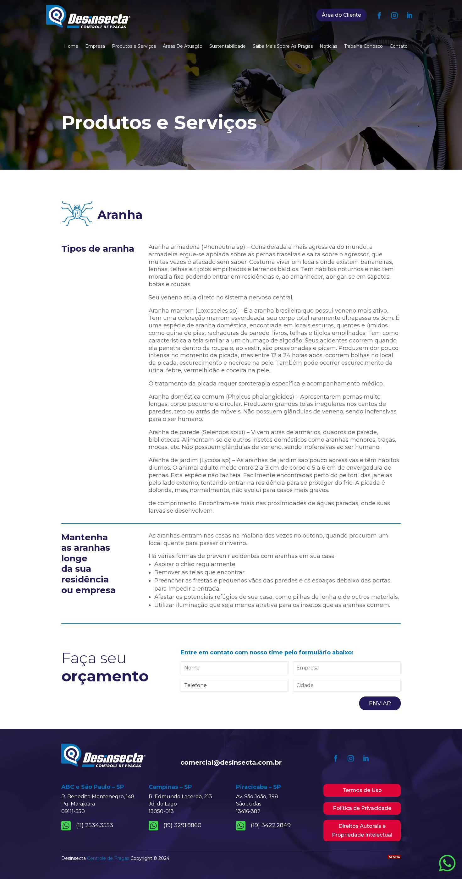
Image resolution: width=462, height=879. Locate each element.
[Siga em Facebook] (379, 15)
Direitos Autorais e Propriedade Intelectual (362, 830)
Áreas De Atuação (182, 46)
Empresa (95, 46)
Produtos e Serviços (134, 46)
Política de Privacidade (362, 808)
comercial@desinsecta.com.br (231, 762)
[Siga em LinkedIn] (409, 15)
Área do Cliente (341, 15)
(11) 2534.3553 (94, 825)
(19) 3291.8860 (182, 825)
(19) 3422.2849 (271, 825)
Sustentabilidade (227, 46)
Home (71, 46)
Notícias (328, 46)
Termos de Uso (362, 790)
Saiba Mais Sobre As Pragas (283, 46)
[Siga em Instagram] (394, 15)
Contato (399, 46)
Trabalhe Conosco (363, 46)
